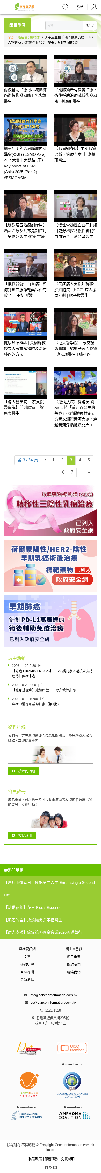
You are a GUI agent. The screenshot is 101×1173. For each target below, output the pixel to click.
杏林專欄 (27, 972)
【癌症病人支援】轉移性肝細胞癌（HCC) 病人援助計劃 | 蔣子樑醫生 (75, 290)
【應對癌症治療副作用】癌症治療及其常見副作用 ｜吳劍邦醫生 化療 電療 (25, 231)
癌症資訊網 (27, 949)
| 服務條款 (51, 1159)
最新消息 (27, 979)
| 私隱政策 (35, 1159)
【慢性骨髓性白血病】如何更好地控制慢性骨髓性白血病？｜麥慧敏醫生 (75, 231)
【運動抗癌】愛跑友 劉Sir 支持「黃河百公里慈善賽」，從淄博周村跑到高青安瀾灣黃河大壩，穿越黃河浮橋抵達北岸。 (75, 413)
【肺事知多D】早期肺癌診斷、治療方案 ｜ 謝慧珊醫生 (75, 154)
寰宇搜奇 (48, 42)
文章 (27, 957)
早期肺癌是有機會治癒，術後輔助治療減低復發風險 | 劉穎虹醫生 (75, 95)
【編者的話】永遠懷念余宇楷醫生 (33, 920)
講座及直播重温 (56, 37)
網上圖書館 (74, 949)
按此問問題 (26, 771)
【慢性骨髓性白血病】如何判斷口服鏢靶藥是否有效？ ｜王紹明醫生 (25, 290)
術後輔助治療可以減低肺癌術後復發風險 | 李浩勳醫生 (25, 95)
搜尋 (90, 25)
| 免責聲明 (67, 1159)
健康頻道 (31, 42)
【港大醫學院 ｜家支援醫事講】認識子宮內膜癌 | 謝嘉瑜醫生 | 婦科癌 (75, 348)
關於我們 (74, 964)
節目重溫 (74, 957)
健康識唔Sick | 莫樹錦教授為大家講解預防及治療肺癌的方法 (25, 348)
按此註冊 (25, 835)
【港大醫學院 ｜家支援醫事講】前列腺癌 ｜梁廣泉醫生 (24, 407)
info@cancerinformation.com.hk (53, 995)
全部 (11, 37)
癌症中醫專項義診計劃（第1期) (35, 704)
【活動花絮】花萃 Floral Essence (32, 907)
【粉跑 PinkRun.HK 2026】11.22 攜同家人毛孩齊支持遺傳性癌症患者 (52, 673)
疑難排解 (27, 964)
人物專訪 (15, 42)
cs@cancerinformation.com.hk (53, 1003)
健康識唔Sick (81, 37)
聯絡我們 (74, 972)
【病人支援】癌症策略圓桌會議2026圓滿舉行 (43, 932)
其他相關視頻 (67, 42)
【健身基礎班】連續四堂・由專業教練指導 (44, 690)
